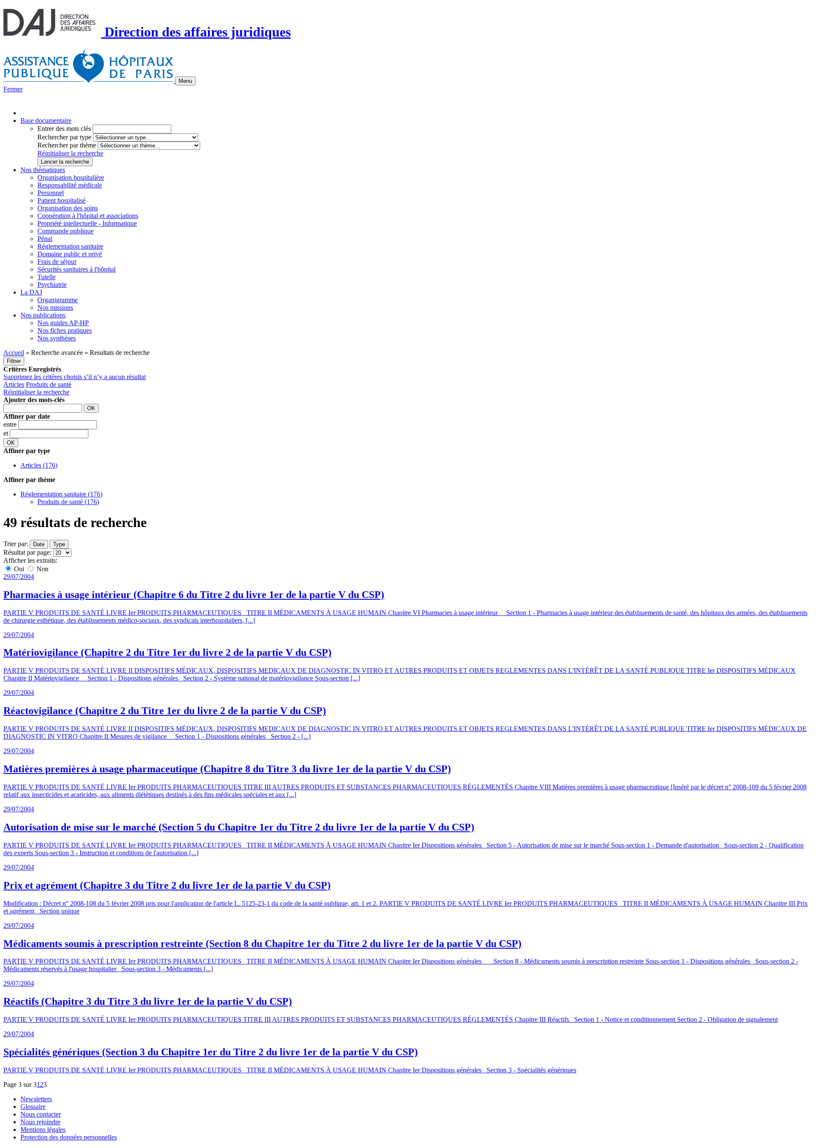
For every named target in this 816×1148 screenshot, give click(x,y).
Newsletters (36, 1099)
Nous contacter (40, 1114)
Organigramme (57, 299)
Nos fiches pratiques (64, 330)
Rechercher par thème (66, 145)
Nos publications (42, 315)
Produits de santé (48, 384)
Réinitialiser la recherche (70, 153)
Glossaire (32, 1106)
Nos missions (55, 307)
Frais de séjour (56, 261)
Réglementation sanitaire (70, 246)
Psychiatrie (52, 284)
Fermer (13, 89)
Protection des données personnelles (68, 1137)
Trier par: (15, 543)
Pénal (44, 238)
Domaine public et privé (69, 254)
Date (39, 544)
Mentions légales (42, 1129)
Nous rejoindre (40, 1121)
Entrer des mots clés (64, 128)
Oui (19, 569)
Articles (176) (38, 465)
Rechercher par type (64, 137)
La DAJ (31, 292)
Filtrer (14, 361)
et (6, 433)
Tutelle (46, 277)
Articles (13, 384)
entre (10, 424)
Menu (185, 81)
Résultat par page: (27, 552)
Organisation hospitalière (70, 177)
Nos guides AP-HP (63, 322)
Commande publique (65, 231)
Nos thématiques (42, 169)
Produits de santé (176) (68, 501)
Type (59, 544)
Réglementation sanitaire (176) (61, 494)
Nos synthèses (56, 338)
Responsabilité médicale (69, 185)
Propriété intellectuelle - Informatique (87, 223)
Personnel (50, 192)
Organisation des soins (67, 208)
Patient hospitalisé (61, 200)
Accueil (13, 352)
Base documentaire (45, 120)
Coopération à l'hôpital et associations (87, 215)
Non (41, 569)
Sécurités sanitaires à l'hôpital (76, 269)
